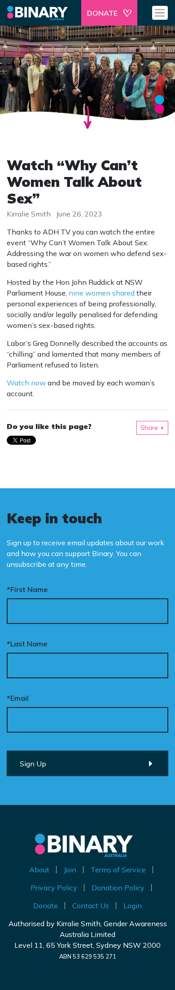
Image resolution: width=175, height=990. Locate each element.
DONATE (102, 13)
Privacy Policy (54, 887)
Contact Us (90, 905)
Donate (45, 905)
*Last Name (27, 643)
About (39, 869)
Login (132, 905)
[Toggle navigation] (160, 12)
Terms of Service (118, 869)
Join (70, 869)
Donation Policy (118, 887)
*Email (18, 698)
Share (149, 428)
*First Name (27, 589)
